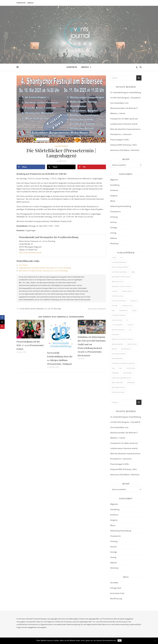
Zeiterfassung (118, 392)
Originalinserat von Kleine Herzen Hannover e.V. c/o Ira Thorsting (45, 268)
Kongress (114, 195)
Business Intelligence (122, 286)
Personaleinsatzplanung (123, 363)
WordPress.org (116, 598)
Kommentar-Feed (117, 593)
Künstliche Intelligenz (122, 339)
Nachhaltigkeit (119, 354)
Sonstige (113, 227)
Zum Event (23, 265)
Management (117, 344)
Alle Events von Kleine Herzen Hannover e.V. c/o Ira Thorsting (43, 270)
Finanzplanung (119, 315)
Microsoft (126, 349)
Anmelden (114, 582)
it (127, 320)
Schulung (114, 217)
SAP (120, 368)
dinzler (133, 301)
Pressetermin (61, 146)
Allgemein (114, 179)
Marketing (132, 344)
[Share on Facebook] (2, 317)
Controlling (118, 296)
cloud (114, 291)
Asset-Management (120, 267)
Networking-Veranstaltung (120, 206)
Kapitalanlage (118, 330)
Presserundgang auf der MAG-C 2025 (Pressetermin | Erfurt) (30, 345)
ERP (113, 310)
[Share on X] (2, 322)
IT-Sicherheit (117, 325)
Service (30, 3)
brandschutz (118, 281)
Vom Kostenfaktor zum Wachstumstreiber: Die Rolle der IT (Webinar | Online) (124, 108)
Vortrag (113, 233)
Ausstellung (114, 185)
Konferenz (114, 190)
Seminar (113, 222)
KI (130, 330)
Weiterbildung (118, 387)
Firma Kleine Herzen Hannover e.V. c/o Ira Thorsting (40, 309)
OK (119, 640)
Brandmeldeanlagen (121, 277)
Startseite (21, 3)
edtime (115, 306)
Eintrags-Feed (115, 588)
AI (121, 257)
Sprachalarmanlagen (121, 378)
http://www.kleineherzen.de (30, 252)
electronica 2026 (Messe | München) (124, 150)
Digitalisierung (119, 301)
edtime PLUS (127, 306)
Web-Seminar (117, 382)
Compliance (127, 291)
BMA (133, 272)
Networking (117, 358)
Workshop (114, 243)
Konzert (115, 334)
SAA (113, 368)
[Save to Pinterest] (2, 326)
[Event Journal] (79, 33)
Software (127, 373)
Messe (112, 201)
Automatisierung (119, 272)
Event (134, 310)
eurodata (123, 310)
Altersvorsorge (119, 262)
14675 (114, 257)
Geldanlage (117, 320)
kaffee (130, 325)
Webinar (113, 238)
